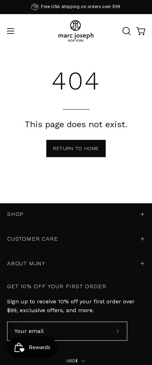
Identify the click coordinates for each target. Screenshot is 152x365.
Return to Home (76, 148)
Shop (15, 214)
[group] (76, 7)
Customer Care (32, 238)
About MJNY (26, 263)
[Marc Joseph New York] (76, 31)
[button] (126, 31)
